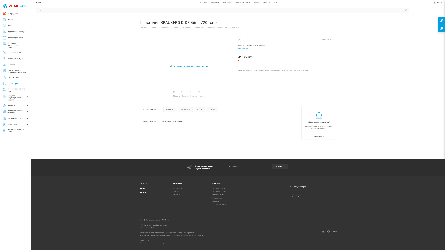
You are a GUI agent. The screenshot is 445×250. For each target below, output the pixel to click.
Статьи (143, 193)
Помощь (216, 184)
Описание (170, 109)
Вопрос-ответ (217, 198)
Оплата (199, 109)
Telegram (298, 196)
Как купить (185, 109)
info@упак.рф (300, 187)
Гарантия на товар (219, 195)
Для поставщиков (219, 204)
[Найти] (406, 10)
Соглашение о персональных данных (154, 243)
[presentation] (172, 94)
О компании (177, 188)
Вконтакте (292, 196)
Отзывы (212, 109)
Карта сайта (144, 240)
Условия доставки (219, 191)
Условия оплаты (218, 188)
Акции (143, 188)
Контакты (215, 201)
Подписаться (280, 166)
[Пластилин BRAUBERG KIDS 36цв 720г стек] (189, 66)
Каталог (143, 184)
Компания (177, 184)
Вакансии (176, 195)
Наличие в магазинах (151, 109)
